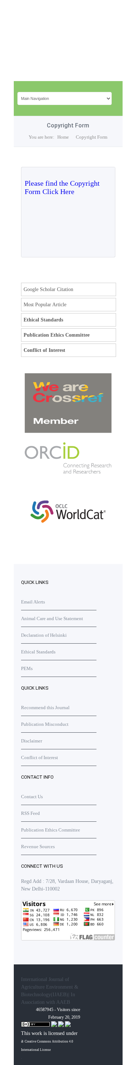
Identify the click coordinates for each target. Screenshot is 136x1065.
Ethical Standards (43, 320)
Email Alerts (33, 602)
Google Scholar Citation (48, 289)
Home (63, 137)
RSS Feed (30, 813)
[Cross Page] (68, 431)
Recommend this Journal (45, 707)
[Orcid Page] (68, 538)
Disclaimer (31, 741)
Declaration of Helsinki (44, 635)
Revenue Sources (38, 846)
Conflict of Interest (44, 350)
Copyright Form (91, 137)
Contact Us (32, 796)
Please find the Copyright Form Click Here (62, 187)
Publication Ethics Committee (57, 335)
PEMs (27, 668)
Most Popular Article (45, 304)
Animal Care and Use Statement (52, 618)
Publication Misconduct (45, 724)
